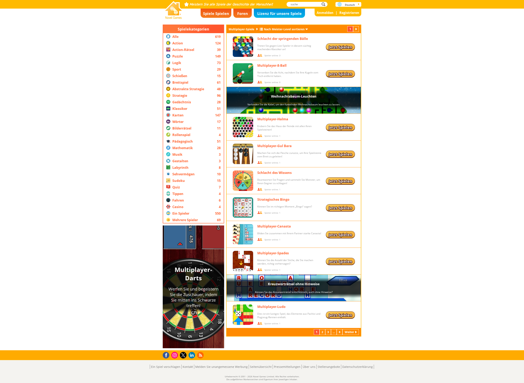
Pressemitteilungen (287, 367)
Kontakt (188, 367)
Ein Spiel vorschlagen (165, 367)
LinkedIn (192, 355)
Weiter (356, 29)
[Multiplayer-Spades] (243, 261)
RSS (201, 355)
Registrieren (349, 12)
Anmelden (325, 12)
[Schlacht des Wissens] (243, 180)
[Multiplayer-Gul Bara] (243, 154)
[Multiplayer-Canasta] (243, 234)
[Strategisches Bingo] (243, 207)
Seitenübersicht (261, 367)
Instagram (175, 355)
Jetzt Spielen (340, 47)
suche (325, 4)
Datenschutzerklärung (357, 367)
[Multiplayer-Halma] (243, 127)
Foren (242, 13)
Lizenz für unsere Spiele (279, 13)
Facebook (167, 354)
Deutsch (350, 5)
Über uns (309, 367)
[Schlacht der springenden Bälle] (243, 46)
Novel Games (173, 8)
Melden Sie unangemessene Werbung (221, 367)
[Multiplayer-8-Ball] (243, 73)
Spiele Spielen (216, 13)
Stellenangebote (329, 367)
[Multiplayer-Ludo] (243, 314)
